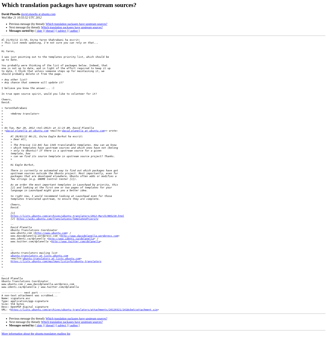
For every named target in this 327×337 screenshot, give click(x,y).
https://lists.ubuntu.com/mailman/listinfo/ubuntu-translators (56, 261)
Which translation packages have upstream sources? (76, 24)
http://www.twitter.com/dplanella (75, 241)
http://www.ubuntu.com (51, 233)
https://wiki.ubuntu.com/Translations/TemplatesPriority (57, 218)
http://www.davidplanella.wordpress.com (89, 235)
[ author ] (74, 30)
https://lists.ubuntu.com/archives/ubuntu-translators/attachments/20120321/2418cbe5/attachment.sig (84, 309)
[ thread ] (49, 30)
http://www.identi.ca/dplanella (71, 238)
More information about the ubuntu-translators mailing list (36, 333)
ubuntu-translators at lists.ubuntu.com (39, 255)
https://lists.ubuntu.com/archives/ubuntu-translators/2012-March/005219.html (67, 216)
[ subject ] (62, 30)
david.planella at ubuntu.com (38, 14)
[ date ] (39, 30)
